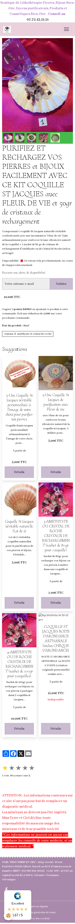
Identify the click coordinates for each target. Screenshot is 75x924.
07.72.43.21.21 (38, 19)
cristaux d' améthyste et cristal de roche (27, 334)
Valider (61, 284)
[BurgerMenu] (66, 29)
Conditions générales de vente (38, 912)
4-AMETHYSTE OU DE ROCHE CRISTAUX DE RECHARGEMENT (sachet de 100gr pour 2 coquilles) (19, 664)
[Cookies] (8, 915)
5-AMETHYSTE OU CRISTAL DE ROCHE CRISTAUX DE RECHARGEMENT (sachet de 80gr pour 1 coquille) (56, 535)
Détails (19, 472)
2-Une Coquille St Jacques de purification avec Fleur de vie (55, 402)
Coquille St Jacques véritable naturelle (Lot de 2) (19, 526)
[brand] (7, 29)
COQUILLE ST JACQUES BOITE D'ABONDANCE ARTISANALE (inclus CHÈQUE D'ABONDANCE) (55, 638)
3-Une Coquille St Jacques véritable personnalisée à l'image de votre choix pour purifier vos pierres (19, 407)
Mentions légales (37, 906)
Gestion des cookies (37, 918)
